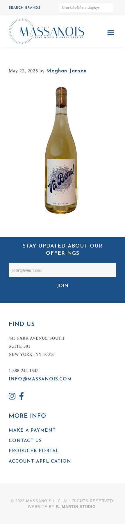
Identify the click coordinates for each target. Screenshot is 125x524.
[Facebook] (21, 397)
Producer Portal (34, 451)
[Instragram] (12, 397)
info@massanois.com (40, 379)
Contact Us (25, 441)
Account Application (40, 461)
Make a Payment (32, 430)
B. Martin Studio (76, 507)
